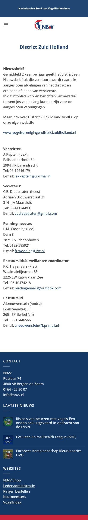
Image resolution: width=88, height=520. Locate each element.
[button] (5, 24)
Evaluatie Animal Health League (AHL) (46, 437)
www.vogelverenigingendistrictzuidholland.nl (39, 132)
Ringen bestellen (16, 491)
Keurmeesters (14, 496)
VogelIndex (12, 502)
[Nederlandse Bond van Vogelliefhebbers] (44, 24)
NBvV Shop (12, 480)
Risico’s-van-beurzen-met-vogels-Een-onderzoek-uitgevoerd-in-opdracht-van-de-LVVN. (48, 423)
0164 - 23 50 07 (15, 389)
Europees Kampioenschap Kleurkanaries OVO (49, 453)
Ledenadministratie (19, 485)
